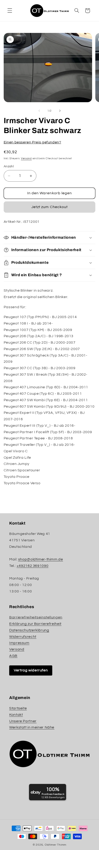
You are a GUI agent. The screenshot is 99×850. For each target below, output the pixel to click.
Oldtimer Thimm (55, 845)
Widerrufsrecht (22, 636)
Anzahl (9, 166)
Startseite (18, 708)
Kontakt (16, 715)
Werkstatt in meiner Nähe (31, 727)
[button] (9, 10)
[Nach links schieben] (39, 111)
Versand (26, 158)
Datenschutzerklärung (29, 630)
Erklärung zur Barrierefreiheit (35, 624)
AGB (13, 656)
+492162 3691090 (32, 566)
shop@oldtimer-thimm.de (40, 559)
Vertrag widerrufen (31, 670)
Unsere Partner (23, 721)
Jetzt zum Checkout (49, 207)
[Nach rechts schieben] (60, 111)
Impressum (19, 643)
